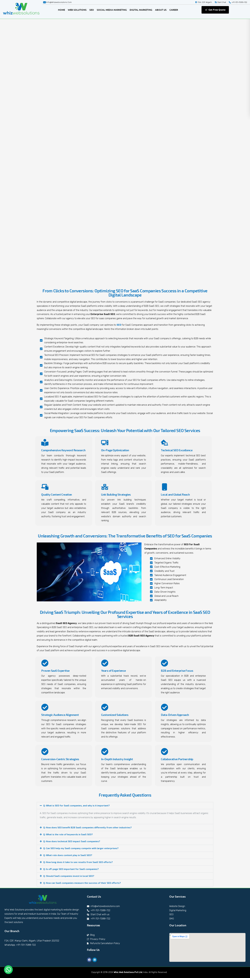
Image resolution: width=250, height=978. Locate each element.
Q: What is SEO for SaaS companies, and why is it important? (76, 805)
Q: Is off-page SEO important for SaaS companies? (71, 869)
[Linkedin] (94, 960)
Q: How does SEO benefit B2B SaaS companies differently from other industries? (87, 827)
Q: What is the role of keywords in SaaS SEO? (68, 834)
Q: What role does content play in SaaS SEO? (67, 855)
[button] (125, 805)
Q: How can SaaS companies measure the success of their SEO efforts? (82, 882)
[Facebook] (89, 960)
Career (173, 9)
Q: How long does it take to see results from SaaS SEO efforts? (78, 862)
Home (61, 9)
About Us (161, 9)
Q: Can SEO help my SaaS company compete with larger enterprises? (80, 848)
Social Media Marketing (112, 9)
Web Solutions (77, 9)
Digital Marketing (141, 9)
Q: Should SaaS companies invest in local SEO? (68, 875)
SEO (91, 9)
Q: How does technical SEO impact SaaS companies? (71, 841)
